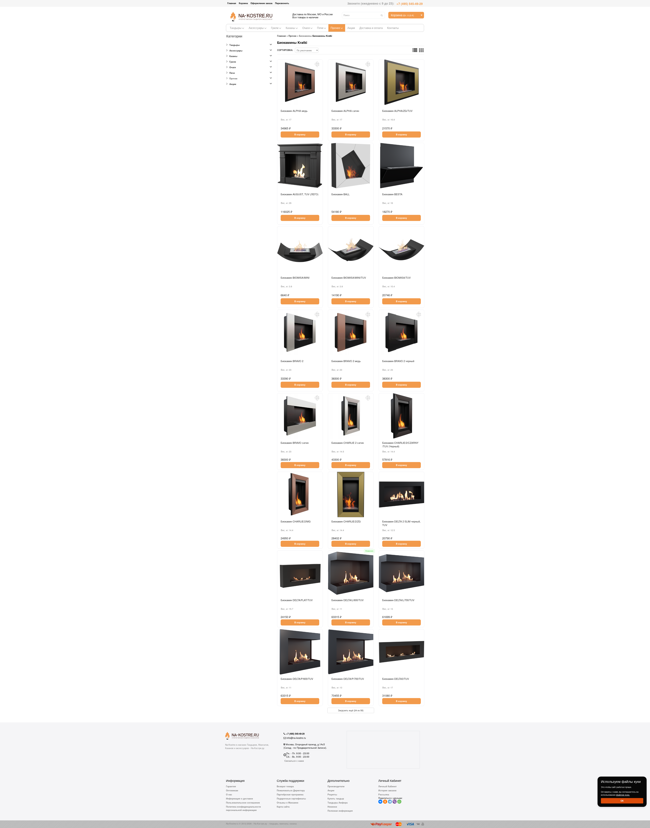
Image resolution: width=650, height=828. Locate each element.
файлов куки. (623, 794)
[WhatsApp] (399, 802)
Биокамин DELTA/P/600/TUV (297, 678)
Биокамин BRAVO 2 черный (398, 361)
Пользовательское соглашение (243, 802)
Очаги (306, 28)
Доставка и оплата (371, 28)
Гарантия (231, 786)
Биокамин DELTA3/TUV (395, 678)
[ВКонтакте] (380, 802)
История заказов (387, 790)
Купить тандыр (336, 798)
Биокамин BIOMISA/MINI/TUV (348, 277)
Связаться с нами (294, 760)
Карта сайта (283, 806)
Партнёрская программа (290, 794)
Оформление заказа (261, 3)
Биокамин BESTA (392, 194)
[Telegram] (390, 802)
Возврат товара (285, 786)
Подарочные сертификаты (291, 798)
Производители (336, 786)
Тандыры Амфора (338, 802)
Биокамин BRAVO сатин (295, 442)
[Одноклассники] (385, 802)
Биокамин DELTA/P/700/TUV (347, 678)
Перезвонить (282, 3)
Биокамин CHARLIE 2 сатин (347, 442)
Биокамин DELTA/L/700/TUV (398, 600)
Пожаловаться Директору (291, 790)
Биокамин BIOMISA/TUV (396, 277)
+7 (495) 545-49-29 (409, 4)
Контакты (393, 28)
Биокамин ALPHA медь (294, 111)
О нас (229, 794)
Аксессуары (256, 28)
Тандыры (235, 28)
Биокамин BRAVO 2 (292, 361)
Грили (274, 28)
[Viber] (395, 802)
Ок (622, 800)
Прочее (335, 28)
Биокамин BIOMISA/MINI (295, 277)
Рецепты (332, 794)
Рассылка (383, 794)
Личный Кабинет (387, 786)
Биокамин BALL (340, 194)
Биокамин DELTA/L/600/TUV (347, 600)
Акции (351, 28)
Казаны (290, 28)
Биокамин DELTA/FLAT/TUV (297, 600)
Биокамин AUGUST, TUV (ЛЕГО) (299, 194)
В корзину (299, 134)
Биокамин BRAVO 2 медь (346, 361)
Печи (320, 28)
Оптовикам (232, 790)
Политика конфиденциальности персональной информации (243, 808)
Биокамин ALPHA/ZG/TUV (397, 111)
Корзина (243, 3)
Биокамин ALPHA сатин (345, 111)
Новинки (332, 806)
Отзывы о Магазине (287, 802)
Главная (231, 3)
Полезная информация (340, 810)
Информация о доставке (239, 798)
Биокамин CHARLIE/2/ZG (346, 521)
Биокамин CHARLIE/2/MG (296, 521)
